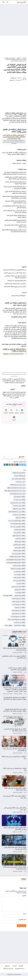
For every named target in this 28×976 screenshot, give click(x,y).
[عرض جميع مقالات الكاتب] (24, 79)
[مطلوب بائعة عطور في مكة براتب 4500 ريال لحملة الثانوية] (14, 784)
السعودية (19, 58)
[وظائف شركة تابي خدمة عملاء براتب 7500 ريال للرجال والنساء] (14, 644)
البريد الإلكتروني (22, 919)
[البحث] (3, 2)
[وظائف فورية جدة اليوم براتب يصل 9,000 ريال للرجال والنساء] (14, 863)
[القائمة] (7, 2)
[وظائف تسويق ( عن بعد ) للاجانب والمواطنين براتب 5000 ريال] (14, 664)
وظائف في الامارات (18, 693)
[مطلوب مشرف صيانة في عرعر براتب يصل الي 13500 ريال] (14, 745)
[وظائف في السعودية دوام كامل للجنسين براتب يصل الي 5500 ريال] (14, 725)
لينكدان (23, 385)
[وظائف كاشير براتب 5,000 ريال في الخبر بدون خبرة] (14, 804)
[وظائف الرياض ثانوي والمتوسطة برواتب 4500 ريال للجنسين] (14, 844)
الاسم (24, 913)
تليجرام (12, 389)
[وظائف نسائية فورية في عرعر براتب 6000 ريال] (14, 765)
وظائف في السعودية (17, 652)
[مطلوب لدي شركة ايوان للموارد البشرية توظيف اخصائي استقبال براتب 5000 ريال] (14, 705)
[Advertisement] (14, 20)
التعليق (24, 895)
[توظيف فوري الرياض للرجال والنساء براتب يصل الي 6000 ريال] (14, 824)
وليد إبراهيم (13, 78)
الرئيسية (24, 58)
